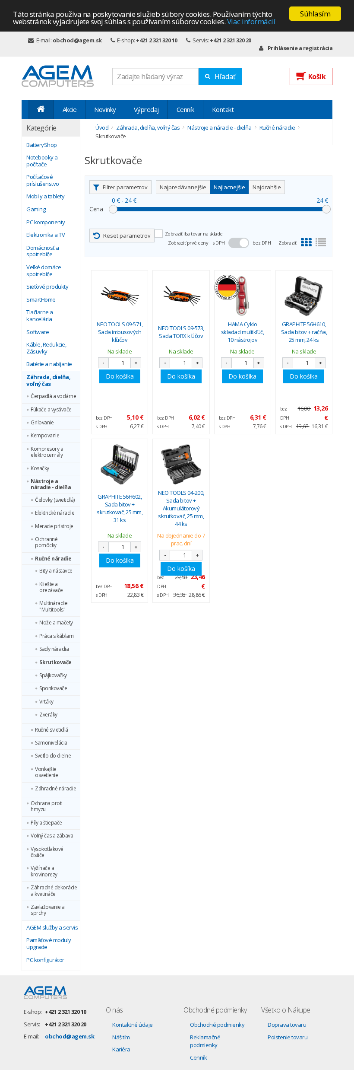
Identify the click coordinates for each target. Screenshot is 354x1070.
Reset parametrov (127, 235)
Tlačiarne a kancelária (39, 315)
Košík (317, 76)
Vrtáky (46, 702)
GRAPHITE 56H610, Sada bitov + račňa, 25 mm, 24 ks (304, 332)
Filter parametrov (125, 187)
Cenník (185, 109)
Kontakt (223, 109)
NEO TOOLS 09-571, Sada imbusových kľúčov (120, 332)
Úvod (101, 127)
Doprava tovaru (287, 1025)
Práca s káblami (57, 636)
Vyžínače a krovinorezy (44, 871)
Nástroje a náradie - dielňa (51, 484)
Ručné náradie (53, 559)
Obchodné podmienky (217, 1025)
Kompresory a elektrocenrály (47, 452)
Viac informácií (251, 21)
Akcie (70, 109)
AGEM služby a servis (52, 927)
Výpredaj (146, 109)
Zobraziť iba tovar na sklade (194, 233)
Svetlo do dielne (53, 756)
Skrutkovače (55, 662)
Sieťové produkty (47, 286)
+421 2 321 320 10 (156, 40)
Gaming (35, 209)
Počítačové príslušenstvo (42, 180)
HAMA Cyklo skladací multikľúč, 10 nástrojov (242, 332)
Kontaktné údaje (132, 1025)
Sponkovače (53, 688)
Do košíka (120, 376)
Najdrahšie (267, 187)
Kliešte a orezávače (51, 587)
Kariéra (121, 1049)
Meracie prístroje (54, 526)
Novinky (105, 109)
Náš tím (121, 1037)
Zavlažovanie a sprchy (47, 910)
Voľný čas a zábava (52, 836)
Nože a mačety (56, 623)
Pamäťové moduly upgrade (48, 943)
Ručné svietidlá (51, 730)
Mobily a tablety (45, 196)
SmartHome (41, 299)
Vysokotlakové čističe (47, 852)
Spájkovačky (53, 675)
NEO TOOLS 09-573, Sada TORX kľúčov (181, 332)
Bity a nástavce (56, 571)
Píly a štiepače (46, 823)
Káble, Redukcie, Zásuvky (46, 348)
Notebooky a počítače (42, 161)
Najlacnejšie (229, 187)
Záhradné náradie (55, 789)
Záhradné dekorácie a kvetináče (54, 891)
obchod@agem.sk (77, 40)
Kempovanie (45, 436)
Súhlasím (315, 14)
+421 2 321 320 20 (230, 40)
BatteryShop (41, 145)
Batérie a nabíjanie (49, 364)
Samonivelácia (51, 743)
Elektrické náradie (54, 513)
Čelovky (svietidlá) (55, 500)
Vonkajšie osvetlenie (46, 772)
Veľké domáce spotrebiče (43, 270)
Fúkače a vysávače (51, 410)
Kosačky (40, 468)
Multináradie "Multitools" (53, 606)
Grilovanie (42, 423)
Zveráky (48, 715)
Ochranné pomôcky (46, 542)
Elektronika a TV (45, 235)
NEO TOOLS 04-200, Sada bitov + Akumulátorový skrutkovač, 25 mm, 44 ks (181, 508)
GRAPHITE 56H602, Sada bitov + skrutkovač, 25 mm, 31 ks (119, 508)
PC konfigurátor (45, 960)
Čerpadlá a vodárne (53, 396)
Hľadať (225, 76)
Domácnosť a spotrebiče (42, 251)
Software (37, 332)
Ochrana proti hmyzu (47, 806)
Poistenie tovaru (287, 1037)
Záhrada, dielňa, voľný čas (48, 380)
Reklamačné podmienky (205, 1041)
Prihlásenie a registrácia (300, 48)
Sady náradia (54, 649)
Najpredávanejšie (183, 187)
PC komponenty (45, 222)
